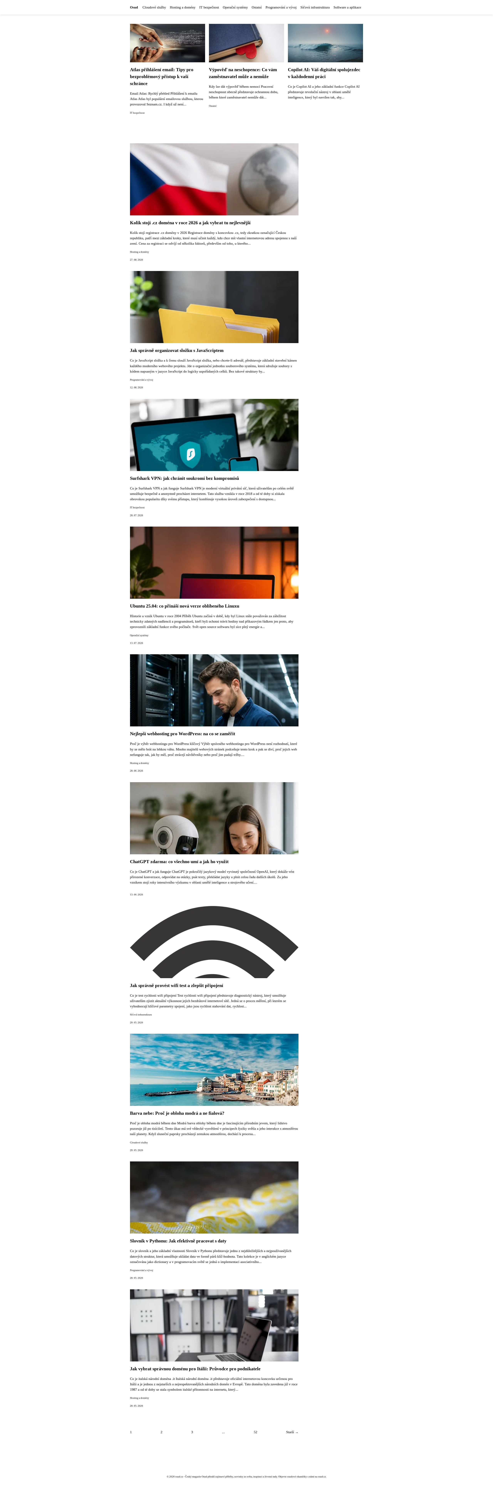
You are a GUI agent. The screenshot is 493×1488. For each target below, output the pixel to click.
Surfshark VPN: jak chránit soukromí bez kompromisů (184, 478)
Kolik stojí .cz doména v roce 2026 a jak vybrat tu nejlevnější (190, 222)
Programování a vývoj (281, 7)
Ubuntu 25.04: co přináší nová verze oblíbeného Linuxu (184, 606)
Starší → (292, 1432)
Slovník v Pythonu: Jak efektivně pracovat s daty (178, 1240)
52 (255, 1432)
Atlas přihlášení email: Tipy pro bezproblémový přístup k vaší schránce (161, 76)
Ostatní (257, 7)
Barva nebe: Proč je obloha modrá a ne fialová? (177, 1113)
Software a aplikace (347, 7)
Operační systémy (235, 7)
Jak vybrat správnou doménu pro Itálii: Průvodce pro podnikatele (195, 1368)
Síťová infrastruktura (315, 7)
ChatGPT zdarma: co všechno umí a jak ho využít (179, 861)
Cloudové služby (154, 7)
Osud (134, 7)
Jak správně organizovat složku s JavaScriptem (177, 350)
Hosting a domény (182, 7)
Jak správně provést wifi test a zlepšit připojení (176, 985)
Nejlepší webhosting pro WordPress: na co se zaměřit (182, 733)
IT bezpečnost (209, 7)
